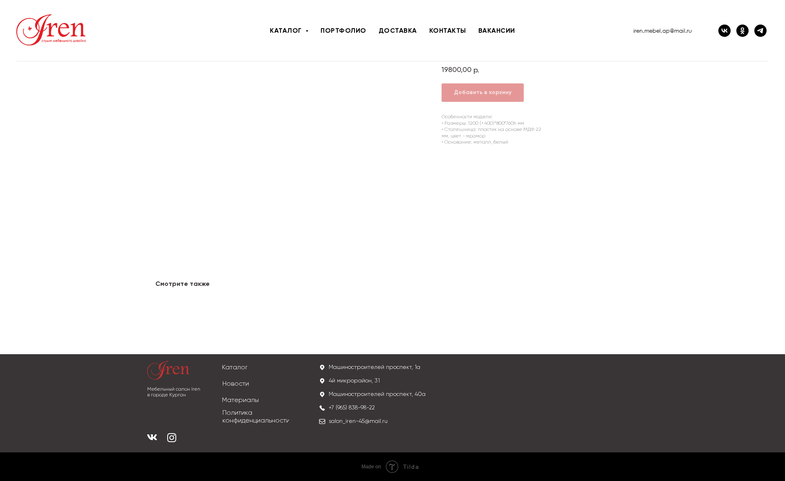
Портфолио (343, 31)
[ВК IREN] (724, 31)
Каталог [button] (286, 31)
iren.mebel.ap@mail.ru (662, 30)
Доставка (398, 31)
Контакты (447, 31)
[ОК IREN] (742, 31)
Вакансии (496, 31)
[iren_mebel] (760, 31)
